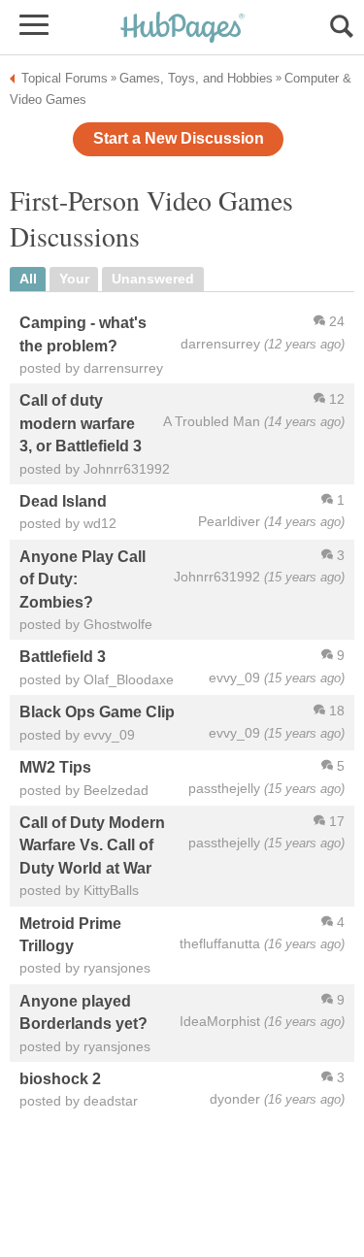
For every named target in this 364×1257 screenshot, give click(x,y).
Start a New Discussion (178, 138)
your (74, 279)
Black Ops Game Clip (97, 711)
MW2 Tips (55, 767)
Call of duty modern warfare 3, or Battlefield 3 (80, 422)
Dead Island (63, 501)
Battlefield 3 (62, 656)
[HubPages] (182, 29)
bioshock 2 (60, 1078)
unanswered (153, 279)
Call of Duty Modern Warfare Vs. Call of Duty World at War (92, 845)
